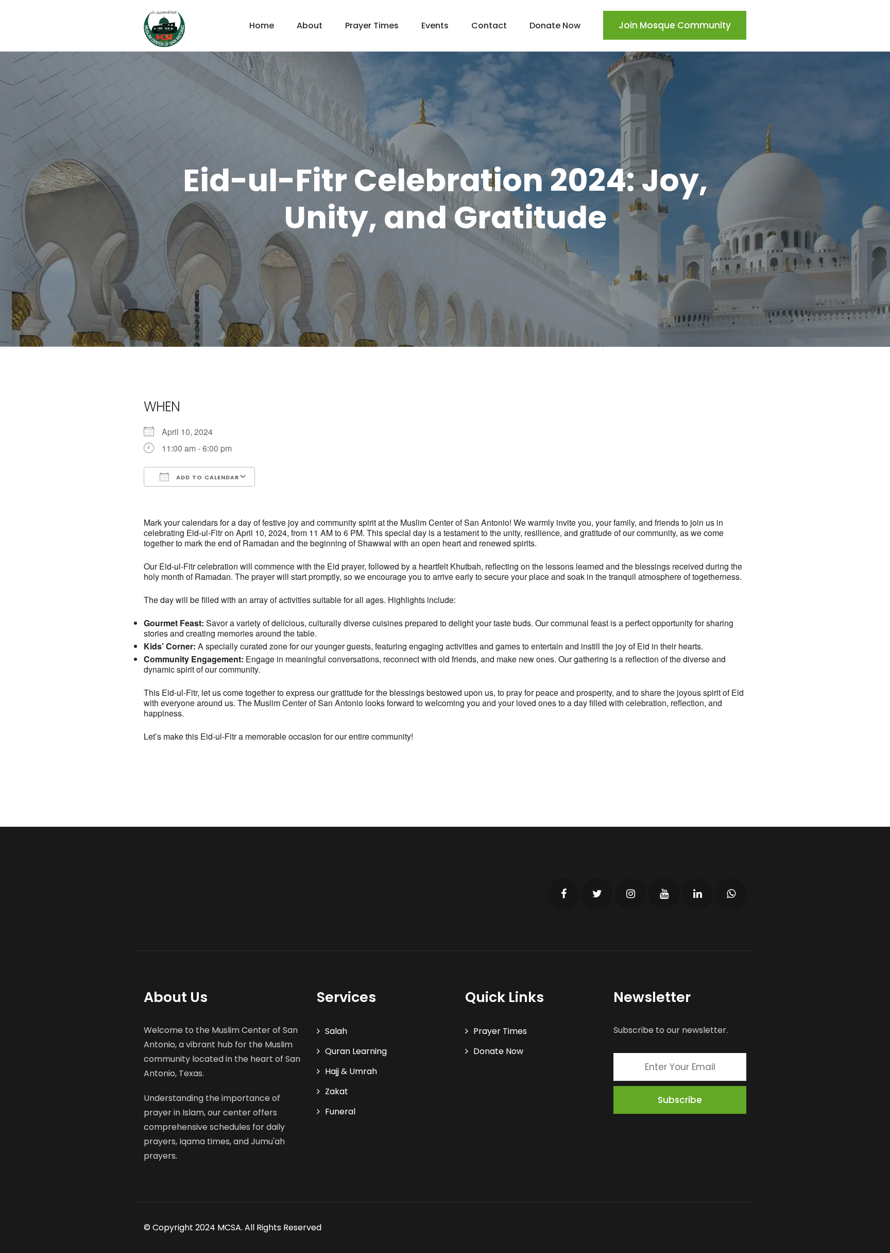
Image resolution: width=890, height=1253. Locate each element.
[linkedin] (697, 893)
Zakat (336, 1091)
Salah (336, 1031)
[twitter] (596, 893)
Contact (489, 25)
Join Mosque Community (675, 25)
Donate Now (554, 25)
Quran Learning (356, 1051)
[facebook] (563, 893)
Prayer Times (372, 25)
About (309, 25)
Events (435, 25)
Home (261, 25)
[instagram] (630, 893)
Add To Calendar (206, 477)
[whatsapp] (730, 893)
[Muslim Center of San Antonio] (164, 28)
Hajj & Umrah (351, 1071)
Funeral (340, 1111)
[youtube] (663, 893)
